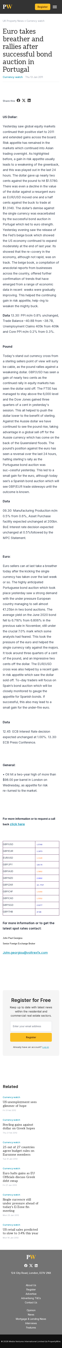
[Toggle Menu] (55, 7)
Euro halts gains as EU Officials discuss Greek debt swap (19, 1177)
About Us (31, 1285)
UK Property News (13, 20)
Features (31, 1327)
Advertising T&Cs (31, 1298)
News (31, 1314)
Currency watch (35, 20)
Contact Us (31, 1302)
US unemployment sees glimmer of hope (20, 1104)
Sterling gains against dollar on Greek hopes (19, 1126)
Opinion (31, 1310)
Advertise (31, 1293)
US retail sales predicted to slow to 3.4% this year (20, 1231)
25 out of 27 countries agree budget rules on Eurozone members (19, 1150)
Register (43, 6)
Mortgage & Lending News (31, 1318)
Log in (45, 1047)
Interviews (31, 1323)
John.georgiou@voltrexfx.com (25, 952)
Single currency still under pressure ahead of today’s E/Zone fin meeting (20, 1205)
